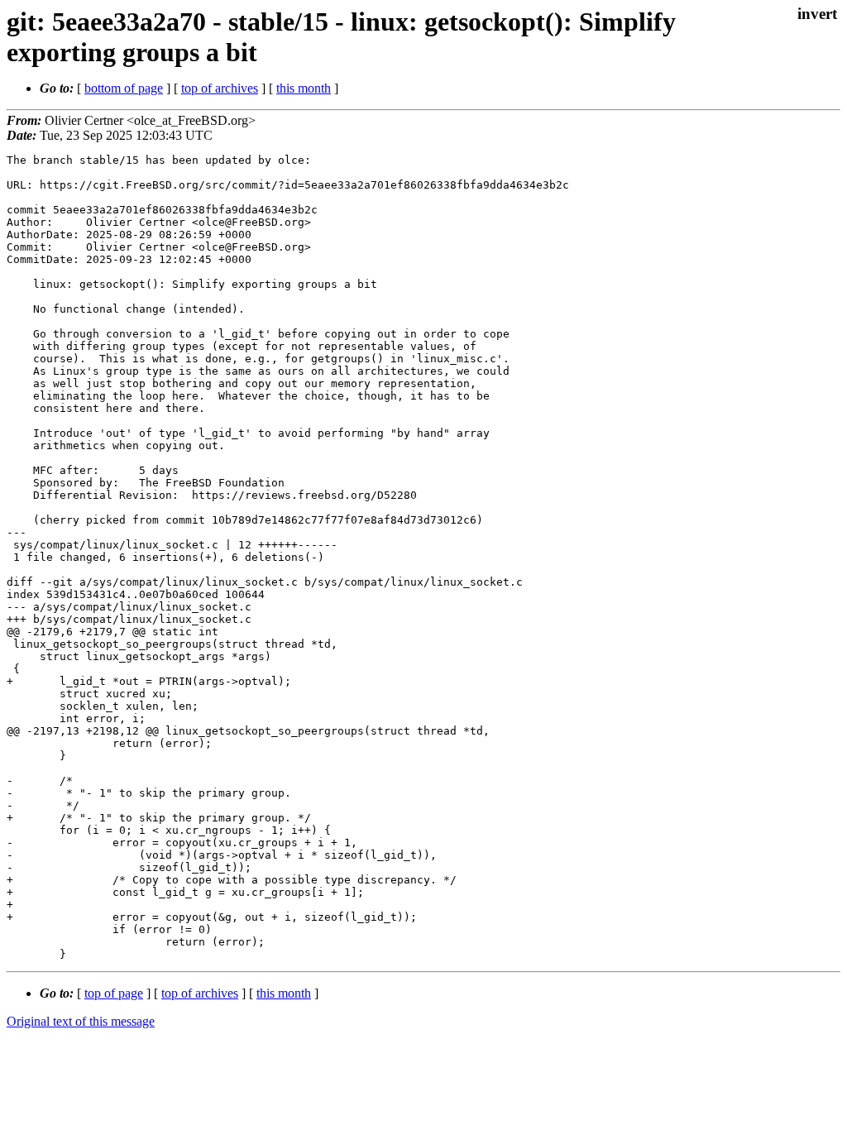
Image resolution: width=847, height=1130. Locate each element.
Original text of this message (81, 1021)
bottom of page (123, 88)
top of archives (219, 88)
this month (303, 88)
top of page (113, 993)
